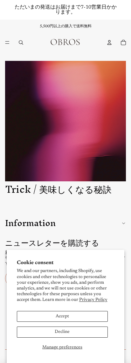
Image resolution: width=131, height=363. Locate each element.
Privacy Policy (93, 300)
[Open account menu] (109, 42)
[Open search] (21, 42)
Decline (62, 332)
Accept (62, 316)
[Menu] (7, 42)
